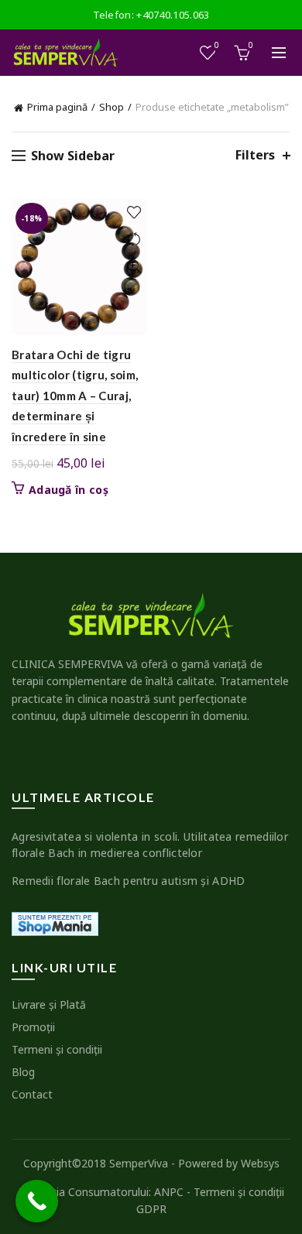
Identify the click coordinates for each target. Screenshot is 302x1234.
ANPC (169, 1191)
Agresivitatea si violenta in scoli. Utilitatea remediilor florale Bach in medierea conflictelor (150, 844)
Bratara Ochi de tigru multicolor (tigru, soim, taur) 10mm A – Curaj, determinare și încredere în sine (75, 396)
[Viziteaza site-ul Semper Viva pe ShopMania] (55, 922)
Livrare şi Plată (49, 1004)
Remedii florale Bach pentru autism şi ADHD (128, 880)
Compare (133, 239)
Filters (255, 155)
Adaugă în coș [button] (68, 490)
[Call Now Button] (36, 1201)
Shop (111, 107)
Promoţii (33, 1027)
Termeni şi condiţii (57, 1049)
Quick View (133, 266)
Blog (23, 1071)
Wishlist (216, 45)
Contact (32, 1094)
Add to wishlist (133, 212)
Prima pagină (57, 107)
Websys (260, 1163)
